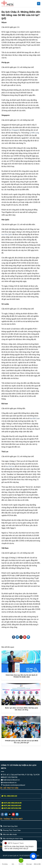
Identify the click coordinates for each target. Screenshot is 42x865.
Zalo (13, 864)
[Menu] (38, 3)
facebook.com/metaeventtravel (14, 785)
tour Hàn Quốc (7, 234)
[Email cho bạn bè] (21, 637)
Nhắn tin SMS (37, 864)
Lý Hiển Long (34, 133)
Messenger (29, 864)
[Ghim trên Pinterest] (24, 637)
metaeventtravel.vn (9, 782)
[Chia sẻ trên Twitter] (17, 637)
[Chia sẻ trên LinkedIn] (28, 637)
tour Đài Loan (35, 418)
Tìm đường (4, 864)
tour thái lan (10, 466)
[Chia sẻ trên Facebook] (13, 637)
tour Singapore (14, 130)
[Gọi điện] (21, 861)
